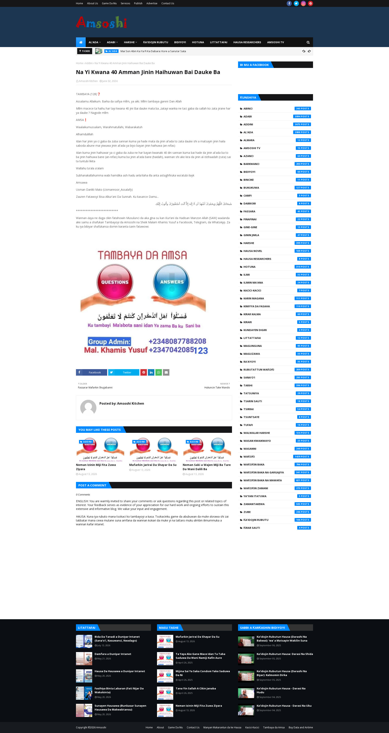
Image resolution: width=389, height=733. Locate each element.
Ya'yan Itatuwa (272, 496)
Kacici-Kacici (272, 290)
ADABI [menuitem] (111, 42)
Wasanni (272, 448)
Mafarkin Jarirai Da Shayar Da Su (152, 465)
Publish (138, 3)
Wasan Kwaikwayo (272, 441)
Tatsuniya (272, 393)
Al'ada (272, 132)
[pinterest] (310, 3)
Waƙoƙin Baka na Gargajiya (272, 472)
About (160, 727)
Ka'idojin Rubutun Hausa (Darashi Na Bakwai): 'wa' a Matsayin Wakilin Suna (282, 639)
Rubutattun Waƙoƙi (272, 369)
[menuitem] (81, 42)
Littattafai (272, 338)
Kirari (272, 322)
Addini (89, 63)
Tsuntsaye (272, 417)
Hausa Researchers (272, 259)
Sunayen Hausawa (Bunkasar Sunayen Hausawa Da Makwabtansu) (120, 708)
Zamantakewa (272, 504)
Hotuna (272, 267)
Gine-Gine (272, 227)
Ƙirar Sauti (272, 528)
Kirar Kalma (272, 314)
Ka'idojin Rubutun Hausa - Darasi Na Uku (284, 705)
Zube (272, 512)
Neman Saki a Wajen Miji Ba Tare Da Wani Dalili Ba (207, 467)
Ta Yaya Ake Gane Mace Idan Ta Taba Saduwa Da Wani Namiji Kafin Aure (200, 656)
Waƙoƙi (272, 456)
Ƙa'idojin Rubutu (272, 520)
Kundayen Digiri (272, 330)
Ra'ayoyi (272, 361)
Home (79, 3)
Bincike (272, 180)
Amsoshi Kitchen (88, 81)
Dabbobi (272, 203)
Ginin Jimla (272, 235)
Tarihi (272, 385)
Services (125, 3)
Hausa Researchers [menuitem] (247, 42)
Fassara (272, 211)
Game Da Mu (109, 3)
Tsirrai (272, 409)
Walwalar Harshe (272, 433)
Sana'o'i (272, 377)
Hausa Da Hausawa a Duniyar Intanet (120, 671)
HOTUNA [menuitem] (198, 42)
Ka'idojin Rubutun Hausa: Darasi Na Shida (285, 654)
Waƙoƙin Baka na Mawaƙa (272, 480)
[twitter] (296, 3)
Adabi (272, 116)
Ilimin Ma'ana (272, 282)
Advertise (151, 3)
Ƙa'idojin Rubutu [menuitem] (155, 42)
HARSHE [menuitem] (129, 42)
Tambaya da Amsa (274, 727)
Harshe (272, 243)
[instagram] (303, 3)
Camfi (272, 195)
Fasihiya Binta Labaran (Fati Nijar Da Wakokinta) (119, 690)
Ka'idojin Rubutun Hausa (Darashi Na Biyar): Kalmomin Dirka (282, 673)
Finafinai (272, 219)
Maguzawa (272, 354)
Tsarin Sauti (272, 401)
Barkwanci (272, 164)
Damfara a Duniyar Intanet (113, 654)
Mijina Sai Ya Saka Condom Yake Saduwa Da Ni (203, 673)
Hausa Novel (272, 251)
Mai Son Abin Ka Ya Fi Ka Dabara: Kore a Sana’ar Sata (153, 51)
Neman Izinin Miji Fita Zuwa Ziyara (96, 467)
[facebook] (289, 3)
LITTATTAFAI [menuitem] (218, 42)
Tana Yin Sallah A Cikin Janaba (196, 688)
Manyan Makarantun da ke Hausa (222, 727)
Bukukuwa (272, 187)
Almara (272, 140)
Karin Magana (272, 298)
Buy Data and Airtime (301, 727)
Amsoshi (101, 727)
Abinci (272, 108)
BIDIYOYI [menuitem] (180, 42)
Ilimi (272, 274)
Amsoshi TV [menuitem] (275, 42)
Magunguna (272, 346)
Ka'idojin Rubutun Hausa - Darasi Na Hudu (281, 690)
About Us (92, 3)
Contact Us (167, 3)
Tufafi (272, 425)
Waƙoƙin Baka (272, 464)
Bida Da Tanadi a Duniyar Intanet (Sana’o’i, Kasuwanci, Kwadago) (117, 639)
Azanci (272, 156)
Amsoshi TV (272, 148)
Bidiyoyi (272, 172)
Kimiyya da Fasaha (272, 306)
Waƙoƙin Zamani (272, 488)
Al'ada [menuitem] (93, 42)
